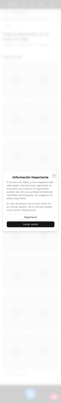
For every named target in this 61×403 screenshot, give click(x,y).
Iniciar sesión (30, 224)
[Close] (54, 175)
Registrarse (30, 217)
